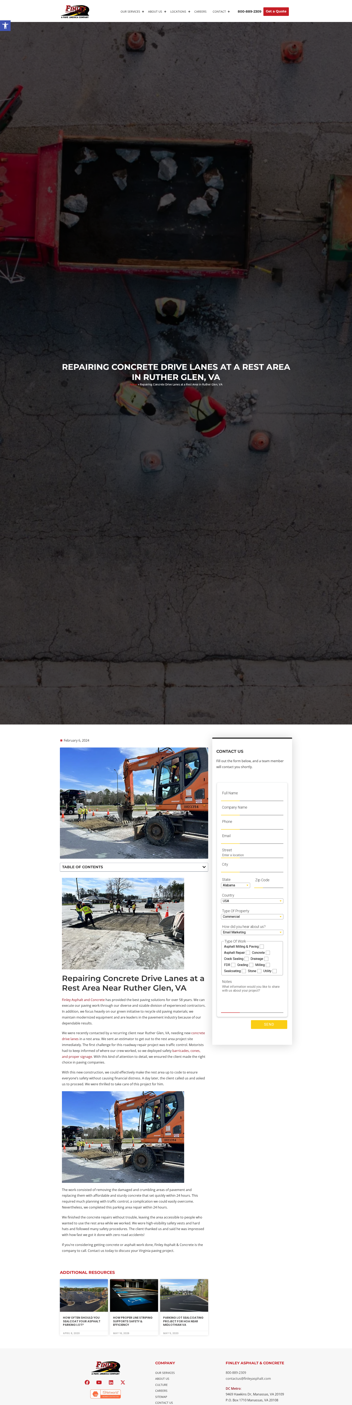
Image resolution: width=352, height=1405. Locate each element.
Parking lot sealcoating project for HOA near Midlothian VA (183, 1321)
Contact (219, 11)
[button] (5, 25)
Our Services (130, 11)
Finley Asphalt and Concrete (83, 1000)
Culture (161, 1385)
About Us (155, 11)
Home (133, 384)
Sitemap (161, 1397)
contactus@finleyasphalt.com (248, 1378)
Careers (200, 11)
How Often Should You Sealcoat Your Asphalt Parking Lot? (81, 1321)
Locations (178, 11)
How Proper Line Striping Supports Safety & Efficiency (133, 1321)
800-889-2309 (236, 1372)
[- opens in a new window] (87, 1382)
